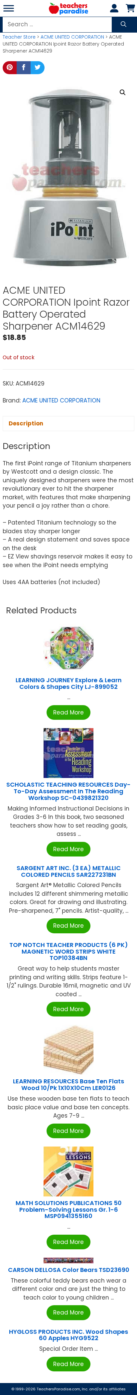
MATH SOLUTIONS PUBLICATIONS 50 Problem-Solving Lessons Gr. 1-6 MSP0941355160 (69, 1209)
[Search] (123, 25)
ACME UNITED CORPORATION (72, 37)
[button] (123, 92)
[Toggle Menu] (8, 8)
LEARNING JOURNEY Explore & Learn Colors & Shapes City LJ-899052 (69, 683)
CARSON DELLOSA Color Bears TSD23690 (68, 1270)
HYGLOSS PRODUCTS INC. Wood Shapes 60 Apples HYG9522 (68, 1334)
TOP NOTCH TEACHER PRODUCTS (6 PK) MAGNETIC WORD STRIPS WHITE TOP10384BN (68, 951)
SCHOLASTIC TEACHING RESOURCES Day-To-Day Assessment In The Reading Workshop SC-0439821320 (68, 791)
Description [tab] (26, 423)
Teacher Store (19, 37)
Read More (68, 712)
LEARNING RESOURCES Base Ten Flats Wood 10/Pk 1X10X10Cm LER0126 (68, 1084)
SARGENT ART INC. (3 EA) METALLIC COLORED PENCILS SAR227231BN (69, 871)
